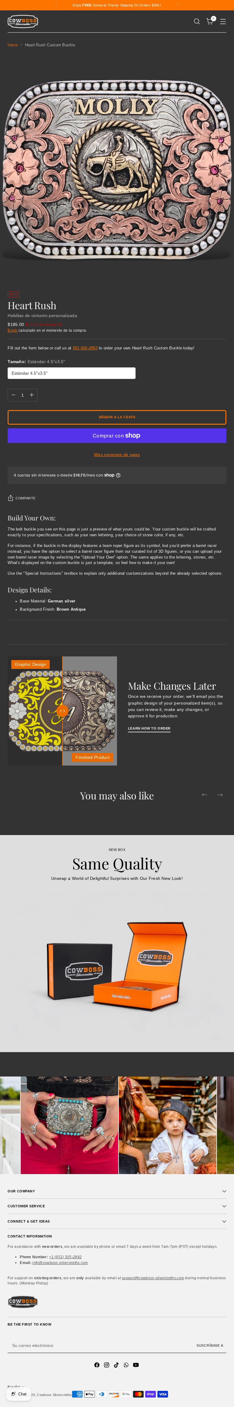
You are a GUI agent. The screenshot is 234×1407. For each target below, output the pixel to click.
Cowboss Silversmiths (54, 1395)
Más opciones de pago (117, 454)
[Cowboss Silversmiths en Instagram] (107, 1366)
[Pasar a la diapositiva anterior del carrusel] (204, 795)
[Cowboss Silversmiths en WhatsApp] (126, 1366)
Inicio (13, 45)
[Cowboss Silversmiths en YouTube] (136, 1366)
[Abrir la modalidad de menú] (223, 21)
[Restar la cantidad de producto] (13, 395)
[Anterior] (56, 5)
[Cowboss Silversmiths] (23, 21)
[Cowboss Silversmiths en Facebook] (97, 1366)
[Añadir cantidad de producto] (31, 395)
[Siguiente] (177, 5)
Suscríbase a (210, 1345)
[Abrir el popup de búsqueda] (197, 21)
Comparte (25, 498)
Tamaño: (36, 361)
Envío (12, 330)
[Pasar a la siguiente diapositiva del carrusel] (220, 795)
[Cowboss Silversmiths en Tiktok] (117, 1366)
